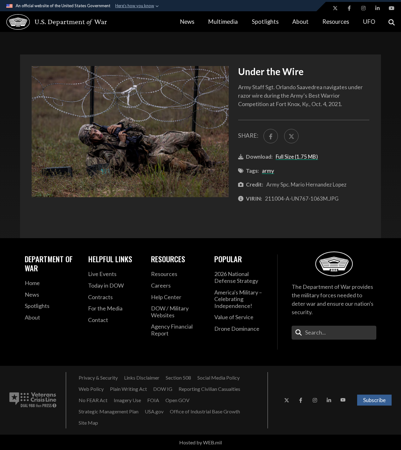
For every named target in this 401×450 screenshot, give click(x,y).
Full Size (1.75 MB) (297, 156)
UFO (369, 21)
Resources (335, 21)
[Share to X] (291, 136)
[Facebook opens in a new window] (349, 8)
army (268, 170)
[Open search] (391, 22)
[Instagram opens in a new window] (363, 8)
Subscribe (374, 400)
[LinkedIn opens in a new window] (377, 8)
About (300, 21)
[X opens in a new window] (335, 8)
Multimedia (223, 21)
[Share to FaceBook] (270, 136)
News (187, 21)
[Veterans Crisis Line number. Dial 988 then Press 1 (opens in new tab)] (32, 400)
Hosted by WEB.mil (200, 442)
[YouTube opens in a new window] (391, 8)
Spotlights (265, 21)
